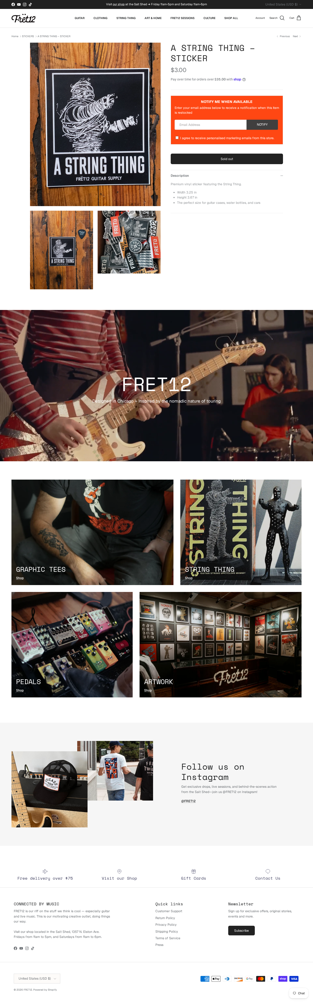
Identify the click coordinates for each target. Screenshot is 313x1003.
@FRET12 (188, 801)
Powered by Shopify (45, 989)
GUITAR (80, 18)
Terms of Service (167, 938)
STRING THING (126, 18)
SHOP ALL (231, 18)
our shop (119, 4)
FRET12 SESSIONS (182, 18)
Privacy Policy (166, 925)
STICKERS (28, 36)
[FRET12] (23, 18)
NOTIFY (262, 125)
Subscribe (241, 930)
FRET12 (28, 989)
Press (159, 945)
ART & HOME (153, 18)
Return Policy (165, 918)
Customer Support (168, 911)
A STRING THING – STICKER (54, 36)
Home (14, 36)
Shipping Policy (166, 931)
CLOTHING (100, 18)
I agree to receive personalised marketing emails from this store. (227, 138)
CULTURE (209, 18)
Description (180, 176)
